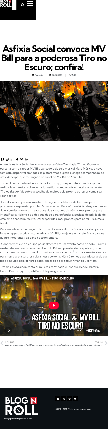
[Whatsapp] (26, 159)
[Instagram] (7, 159)
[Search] (23, 5)
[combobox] (14, 5)
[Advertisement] (21, 29)
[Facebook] (2, 159)
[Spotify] (69, 398)
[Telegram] (17, 159)
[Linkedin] (12, 159)
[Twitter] (21, 159)
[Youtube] (75, 398)
